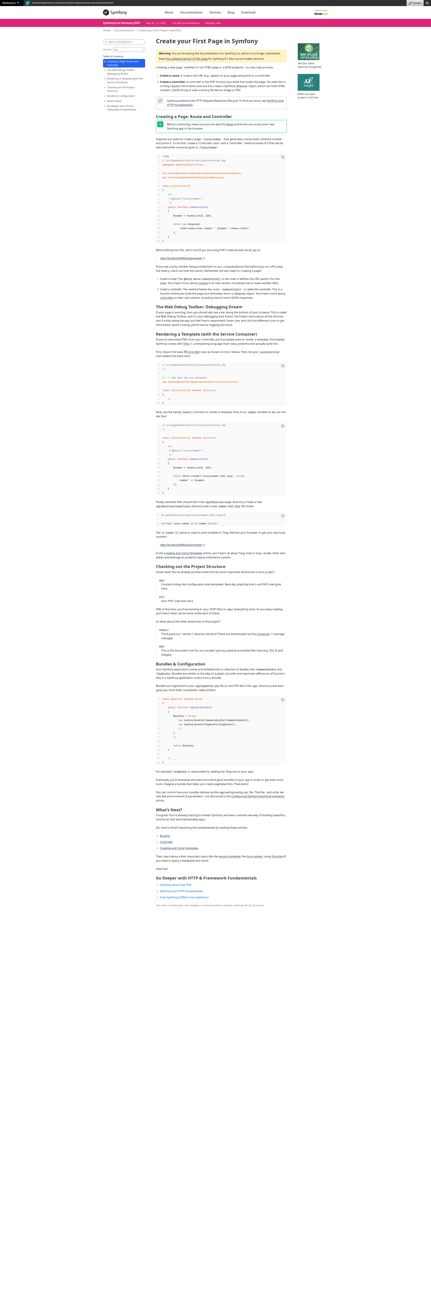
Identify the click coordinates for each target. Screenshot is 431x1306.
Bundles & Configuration (121, 95)
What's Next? (114, 101)
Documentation (124, 30)
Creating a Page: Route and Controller (122, 63)
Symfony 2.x (232, 53)
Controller (193, 352)
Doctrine (277, 856)
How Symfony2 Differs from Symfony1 (184, 897)
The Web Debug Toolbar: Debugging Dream (121, 71)
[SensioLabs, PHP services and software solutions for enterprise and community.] (321, 13)
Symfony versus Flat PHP (175, 885)
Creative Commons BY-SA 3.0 (239, 905)
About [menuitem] (169, 12)
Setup (229, 124)
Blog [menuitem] (231, 12)
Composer (263, 634)
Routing (165, 836)
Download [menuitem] (248, 12)
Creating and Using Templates (183, 553)
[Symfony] (131, 12)
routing (203, 283)
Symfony (9, 2)
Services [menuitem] (215, 12)
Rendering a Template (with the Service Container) (125, 80)
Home (107, 30)
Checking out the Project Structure (121, 89)
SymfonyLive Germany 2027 (121, 23)
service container (229, 856)
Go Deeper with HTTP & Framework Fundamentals (121, 107)
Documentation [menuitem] (191, 12)
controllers (167, 298)
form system (254, 856)
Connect (417, 3)
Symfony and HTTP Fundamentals (181, 891)
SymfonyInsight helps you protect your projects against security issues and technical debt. (73, 3)
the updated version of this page (187, 59)
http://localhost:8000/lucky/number (181, 258)
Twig (186, 344)
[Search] (427, 3)
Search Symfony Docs (120, 41)
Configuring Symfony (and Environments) (257, 796)
